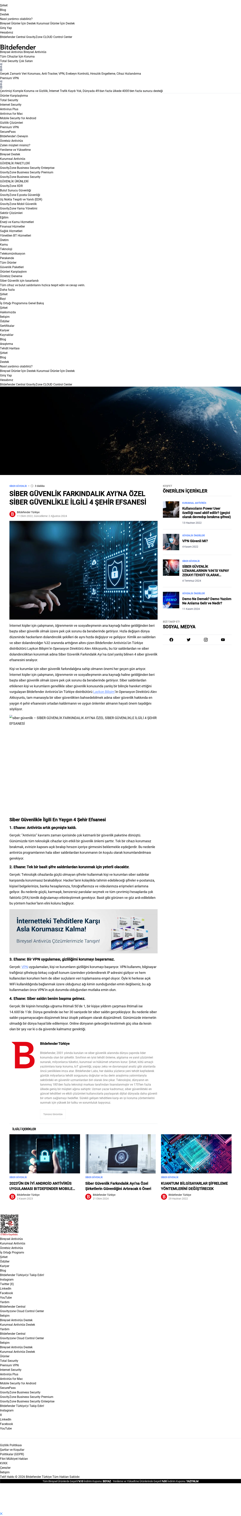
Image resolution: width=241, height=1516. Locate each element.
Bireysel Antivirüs (11, 52)
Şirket (4, 5)
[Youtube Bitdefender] (223, 640)
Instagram (7, 1279)
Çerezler (5, 1468)
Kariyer (4, 1266)
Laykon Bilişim (104, 691)
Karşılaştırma (19, 95)
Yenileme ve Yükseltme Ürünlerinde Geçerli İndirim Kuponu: (149, 1481)
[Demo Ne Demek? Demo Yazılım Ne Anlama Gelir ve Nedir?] (171, 601)
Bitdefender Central (12, 1306)
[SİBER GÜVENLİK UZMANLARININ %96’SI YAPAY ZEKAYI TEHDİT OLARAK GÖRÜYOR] (171, 571)
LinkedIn (5, 1288)
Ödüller (4, 1261)
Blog (3, 10)
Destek (4, 14)
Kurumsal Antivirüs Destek (17, 1324)
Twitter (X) (7, 1284)
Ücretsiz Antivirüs (11, 1248)
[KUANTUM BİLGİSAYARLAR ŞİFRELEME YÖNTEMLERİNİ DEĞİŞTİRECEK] (196, 1153)
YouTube (6, 1297)
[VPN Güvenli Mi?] (171, 542)
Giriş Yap (6, 28)
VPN (24, 966)
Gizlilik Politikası (11, 1445)
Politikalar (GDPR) (12, 1454)
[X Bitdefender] (189, 640)
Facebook (6, 1293)
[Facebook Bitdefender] (171, 640)
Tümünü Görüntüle (53, 1114)
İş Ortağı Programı (12, 1252)
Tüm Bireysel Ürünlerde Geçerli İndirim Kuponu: (72, 1481)
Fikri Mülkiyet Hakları (14, 1459)
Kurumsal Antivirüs (12, 159)
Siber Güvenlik (18, 485)
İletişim (5, 1315)
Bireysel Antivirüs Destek (16, 1320)
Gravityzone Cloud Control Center (22, 1311)
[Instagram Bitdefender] (206, 640)
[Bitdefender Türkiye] (23, 1055)
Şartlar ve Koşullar (12, 1450)
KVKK (4, 1463)
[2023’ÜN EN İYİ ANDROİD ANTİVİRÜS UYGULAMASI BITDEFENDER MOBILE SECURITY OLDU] (44, 1153)
